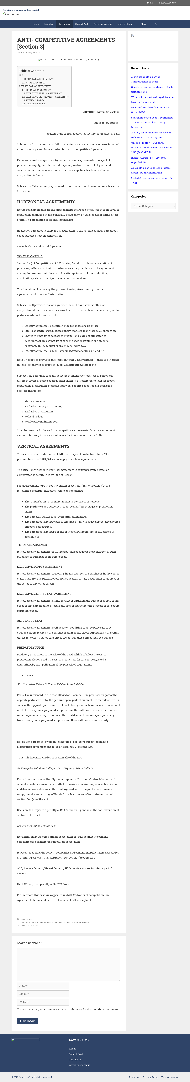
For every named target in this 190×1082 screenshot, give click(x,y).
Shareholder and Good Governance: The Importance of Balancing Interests (152, 122)
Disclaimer (134, 1077)
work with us (125, 23)
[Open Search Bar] (156, 24)
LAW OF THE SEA (29, 925)
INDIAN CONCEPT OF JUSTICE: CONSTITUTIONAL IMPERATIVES (54, 922)
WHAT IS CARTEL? (35, 82)
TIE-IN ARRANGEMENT (38, 89)
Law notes (64, 23)
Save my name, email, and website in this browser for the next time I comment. (69, 1009)
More (143, 23)
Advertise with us (102, 23)
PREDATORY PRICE (36, 103)
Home (36, 23)
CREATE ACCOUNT (167, 3)
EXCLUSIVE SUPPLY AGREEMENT (44, 93)
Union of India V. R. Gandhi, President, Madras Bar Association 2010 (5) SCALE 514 (151, 147)
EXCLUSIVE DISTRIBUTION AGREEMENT (47, 96)
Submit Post (81, 23)
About (72, 1048)
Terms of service (169, 1077)
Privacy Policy (151, 1077)
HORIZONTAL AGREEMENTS (37, 79)
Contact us (75, 1059)
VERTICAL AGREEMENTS (36, 86)
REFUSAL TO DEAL (36, 100)
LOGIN (150, 3)
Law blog (49, 23)
